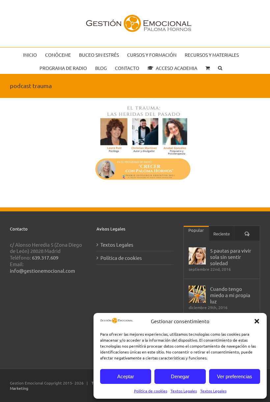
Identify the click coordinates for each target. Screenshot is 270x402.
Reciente (221, 233)
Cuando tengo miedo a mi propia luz (230, 295)
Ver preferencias (234, 376)
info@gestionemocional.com (42, 270)
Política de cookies (150, 390)
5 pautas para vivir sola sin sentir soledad (230, 256)
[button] (257, 321)
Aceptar (125, 376)
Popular (196, 230)
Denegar (180, 376)
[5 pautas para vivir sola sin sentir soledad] (197, 255)
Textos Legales (184, 390)
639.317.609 (45, 257)
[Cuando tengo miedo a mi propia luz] (197, 294)
